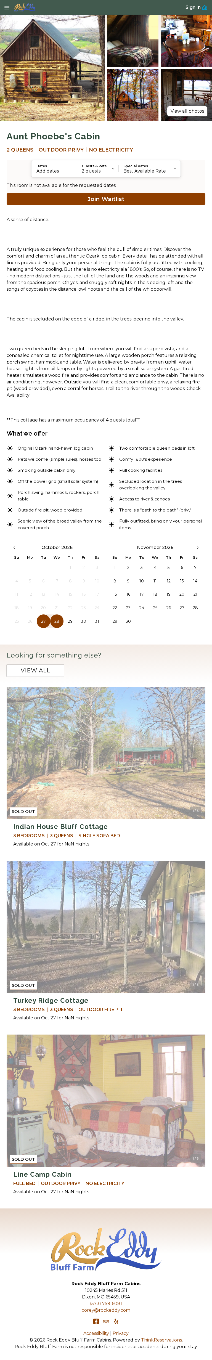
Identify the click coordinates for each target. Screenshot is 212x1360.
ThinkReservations (161, 1340)
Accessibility (96, 1333)
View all (35, 670)
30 (83, 621)
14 (195, 581)
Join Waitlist (106, 198)
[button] (54, 168)
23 (128, 607)
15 (115, 594)
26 (168, 607)
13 (182, 581)
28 (56, 621)
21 (195, 594)
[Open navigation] (7, 7)
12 (169, 581)
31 (97, 621)
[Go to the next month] (197, 547)
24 (141, 607)
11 (155, 581)
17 (142, 594)
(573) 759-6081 (106, 1303)
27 (43, 621)
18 (155, 594)
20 (181, 594)
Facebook (96, 1321)
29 (70, 621)
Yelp (116, 1321)
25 (155, 607)
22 (115, 607)
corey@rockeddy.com (106, 1310)
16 (128, 594)
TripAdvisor (106, 1321)
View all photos (187, 111)
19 (168, 594)
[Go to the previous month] (14, 547)
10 (141, 581)
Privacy (121, 1333)
